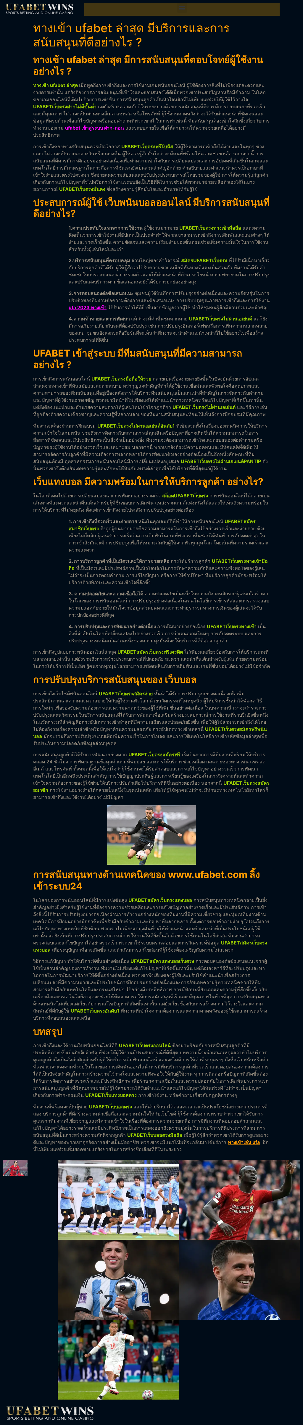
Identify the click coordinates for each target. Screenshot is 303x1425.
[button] (182, 8)
